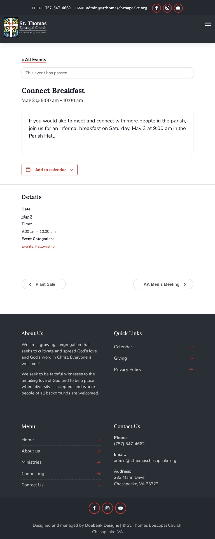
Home (28, 440)
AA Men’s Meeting (162, 284)
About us (31, 451)
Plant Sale (44, 284)
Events (27, 246)
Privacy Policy (127, 369)
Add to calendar (50, 169)
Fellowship (45, 246)
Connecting (33, 474)
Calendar (123, 347)
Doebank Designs (102, 525)
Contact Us (33, 485)
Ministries (32, 462)
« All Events (34, 60)
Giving (120, 358)
